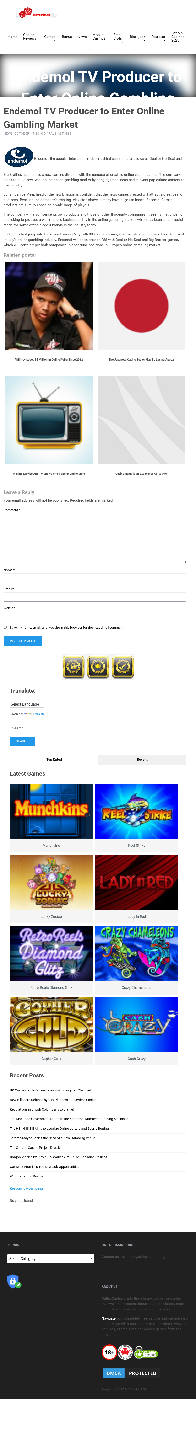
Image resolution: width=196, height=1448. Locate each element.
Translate (38, 714)
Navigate (109, 1318)
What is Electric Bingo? (26, 1176)
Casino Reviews (29, 37)
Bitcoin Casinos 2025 (178, 37)
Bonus (67, 37)
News (82, 37)
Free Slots (118, 37)
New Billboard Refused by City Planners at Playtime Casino (53, 1100)
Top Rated (54, 759)
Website (9, 608)
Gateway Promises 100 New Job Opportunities (44, 1167)
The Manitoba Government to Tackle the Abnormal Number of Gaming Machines (69, 1119)
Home (12, 37)
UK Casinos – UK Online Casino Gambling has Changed (50, 1090)
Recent (142, 759)
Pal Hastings (60, 133)
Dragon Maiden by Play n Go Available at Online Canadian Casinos (58, 1157)
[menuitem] (12, 36)
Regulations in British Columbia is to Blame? (42, 1109)
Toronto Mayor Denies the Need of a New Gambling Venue (52, 1138)
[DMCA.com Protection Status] (131, 1373)
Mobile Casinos (99, 37)
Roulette (158, 37)
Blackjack (137, 37)
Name (9, 570)
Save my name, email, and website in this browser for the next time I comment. (67, 627)
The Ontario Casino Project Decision (36, 1148)
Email (9, 589)
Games (49, 37)
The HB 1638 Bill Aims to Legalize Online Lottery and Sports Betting (59, 1128)
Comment (12, 510)
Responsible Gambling (26, 1188)
